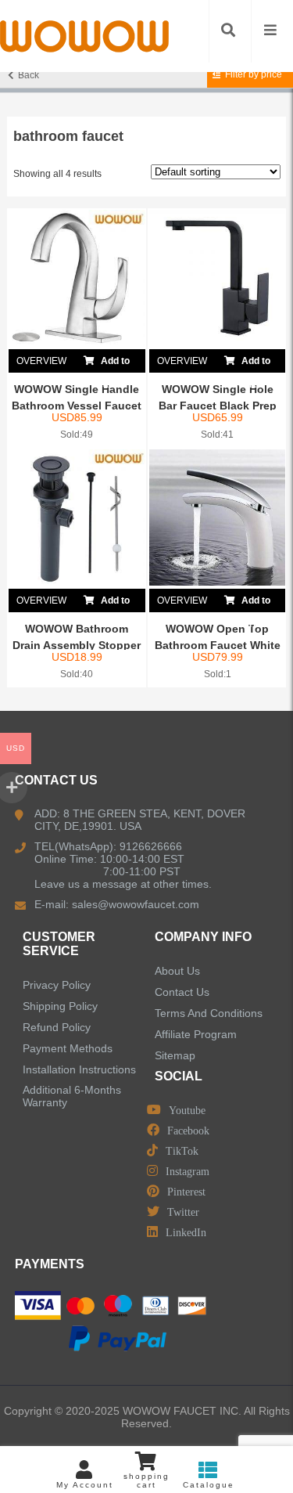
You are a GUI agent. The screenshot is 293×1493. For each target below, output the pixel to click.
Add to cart (114, 364)
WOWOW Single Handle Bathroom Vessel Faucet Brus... (76, 405)
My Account (84, 1484)
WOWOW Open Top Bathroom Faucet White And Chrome (217, 645)
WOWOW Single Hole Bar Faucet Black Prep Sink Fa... (218, 405)
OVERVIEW (41, 360)
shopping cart (146, 1480)
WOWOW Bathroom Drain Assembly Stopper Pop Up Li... (77, 645)
